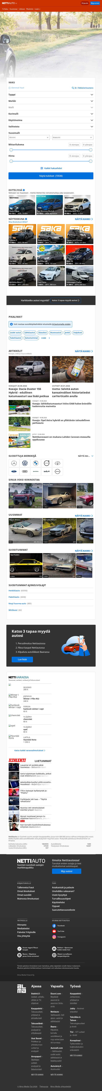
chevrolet (30, 719)
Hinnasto (21, 924)
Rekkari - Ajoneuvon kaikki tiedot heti (65, 949)
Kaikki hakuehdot (53, 168)
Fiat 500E (22, 255)
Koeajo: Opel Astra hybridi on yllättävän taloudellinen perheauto (51, 424)
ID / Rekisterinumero (84, 88)
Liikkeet (22, 9)
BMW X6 (79, 255)
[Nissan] (57, 471)
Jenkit (67, 332)
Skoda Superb (51, 234)
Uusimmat (14, 9)
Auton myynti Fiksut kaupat (30, 949)
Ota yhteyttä (23, 936)
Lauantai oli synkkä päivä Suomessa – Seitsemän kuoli (30, 767)
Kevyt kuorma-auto (20, 603)
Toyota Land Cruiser (79, 234)
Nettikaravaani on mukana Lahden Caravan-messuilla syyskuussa (51, 440)
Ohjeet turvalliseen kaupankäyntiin (64, 955)
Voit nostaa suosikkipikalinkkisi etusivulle (42, 324)
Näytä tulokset (51, 175)
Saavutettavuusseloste (63, 910)
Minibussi (15, 610)
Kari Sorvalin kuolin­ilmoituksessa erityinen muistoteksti (30, 827)
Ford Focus (51, 276)
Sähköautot (29, 332)
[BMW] (36, 463)
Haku (6, 9)
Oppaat (56, 906)
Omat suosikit (24, 895)
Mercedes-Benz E (22, 276)
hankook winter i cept (30, 709)
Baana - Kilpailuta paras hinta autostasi (31, 955)
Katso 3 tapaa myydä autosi (64, 300)
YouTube (61, 931)
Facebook (61, 925)
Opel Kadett (26, 565)
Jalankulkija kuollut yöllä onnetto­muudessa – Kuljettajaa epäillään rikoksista (30, 784)
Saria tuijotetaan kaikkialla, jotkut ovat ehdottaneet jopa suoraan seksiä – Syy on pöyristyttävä (30, 776)
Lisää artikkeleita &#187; (29, 377)
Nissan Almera (25, 530)
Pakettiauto (17, 597)
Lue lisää (22, 659)
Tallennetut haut (25, 887)
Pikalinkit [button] (29, 9)
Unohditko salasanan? (63, 891)
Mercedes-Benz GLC (77, 205)
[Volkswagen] (25, 463)
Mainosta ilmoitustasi (28, 898)
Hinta (11, 156)
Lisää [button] (37, 9)
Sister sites (16, 3)
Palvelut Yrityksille (26, 932)
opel (30, 729)
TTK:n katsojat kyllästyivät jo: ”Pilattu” (30, 793)
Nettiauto (9, 3)
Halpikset (77, 332)
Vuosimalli (14, 133)
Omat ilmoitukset (26, 891)
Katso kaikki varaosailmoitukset (28, 750)
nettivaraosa (19, 677)
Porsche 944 (59, 495)
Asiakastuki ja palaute (63, 887)
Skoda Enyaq (22, 205)
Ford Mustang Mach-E (49, 205)
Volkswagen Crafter (79, 276)
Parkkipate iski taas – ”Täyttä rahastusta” (30, 801)
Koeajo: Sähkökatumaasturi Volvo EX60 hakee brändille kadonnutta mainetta (51, 407)
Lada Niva (25, 495)
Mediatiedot (23, 928)
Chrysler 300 (59, 565)
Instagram (61, 937)
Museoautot (55, 332)
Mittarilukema (16, 144)
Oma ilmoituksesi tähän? (18, 222)
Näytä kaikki (82, 219)
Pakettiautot (15, 338)
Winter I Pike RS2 (30, 698)
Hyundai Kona (30, 739)
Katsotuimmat (31, 338)
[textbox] (49, 101)
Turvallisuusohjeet (61, 898)
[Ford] (14, 471)
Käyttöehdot (58, 902)
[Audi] (25, 471)
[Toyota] (57, 463)
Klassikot (43, 332)
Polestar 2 (22, 234)
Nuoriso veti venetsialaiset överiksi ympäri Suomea (30, 810)
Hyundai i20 (51, 255)
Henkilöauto (18, 590)
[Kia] (46, 471)
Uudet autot (15, 332)
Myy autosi (95, 3)
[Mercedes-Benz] (14, 463)
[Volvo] (46, 463)
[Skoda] (36, 471)
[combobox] (50, 101)
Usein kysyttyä (59, 895)
